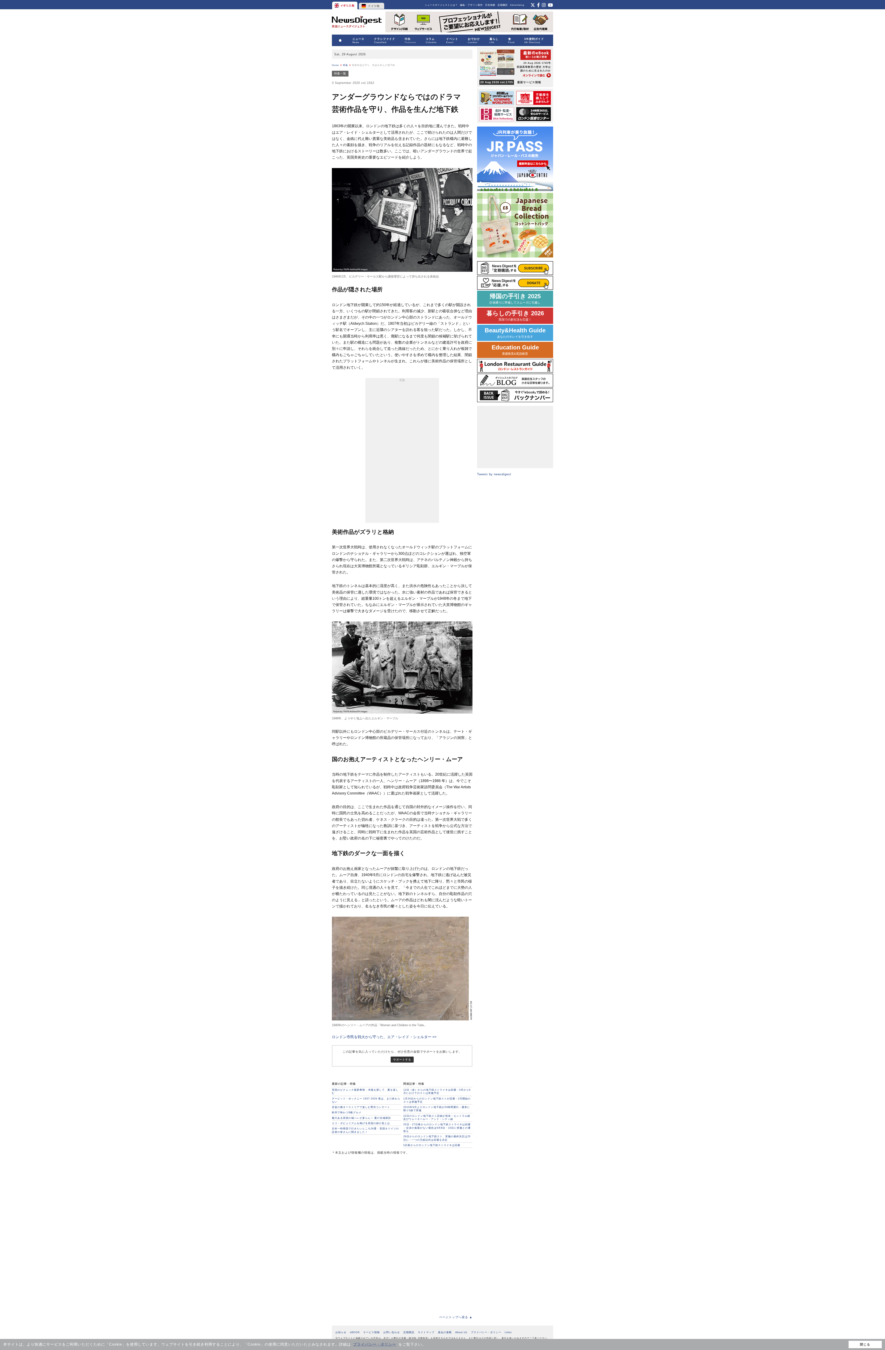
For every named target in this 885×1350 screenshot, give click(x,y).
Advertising (517, 5)
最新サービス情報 (510, 82)
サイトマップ (426, 1332)
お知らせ (340, 1332)
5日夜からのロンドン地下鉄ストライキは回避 (431, 1145)
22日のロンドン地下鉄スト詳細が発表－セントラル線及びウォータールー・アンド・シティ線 (436, 1117)
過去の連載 (445, 1332)
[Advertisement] (402, 451)
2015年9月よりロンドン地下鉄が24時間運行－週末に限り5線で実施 (436, 1109)
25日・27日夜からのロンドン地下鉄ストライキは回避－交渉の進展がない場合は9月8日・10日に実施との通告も (437, 1127)
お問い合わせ (391, 1332)
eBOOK (355, 1332)
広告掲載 (490, 5)
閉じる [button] (865, 1344)
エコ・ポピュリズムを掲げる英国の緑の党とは (361, 1123)
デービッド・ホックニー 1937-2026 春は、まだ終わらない (366, 1100)
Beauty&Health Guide (515, 332)
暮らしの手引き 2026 (515, 315)
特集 (345, 65)
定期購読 (503, 5)
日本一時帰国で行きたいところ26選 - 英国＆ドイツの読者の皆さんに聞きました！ (365, 1130)
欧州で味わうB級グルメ (346, 1112)
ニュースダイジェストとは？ (441, 5)
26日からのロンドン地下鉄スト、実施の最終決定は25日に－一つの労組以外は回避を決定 (437, 1138)
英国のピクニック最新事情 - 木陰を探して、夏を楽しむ (365, 1091)
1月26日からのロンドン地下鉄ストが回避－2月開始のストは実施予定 (437, 1100)
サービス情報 (371, 1332)
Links (508, 1332)
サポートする (402, 1059)
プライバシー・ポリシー (374, 1344)
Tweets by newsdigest (494, 474)
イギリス (345, 4)
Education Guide (515, 349)
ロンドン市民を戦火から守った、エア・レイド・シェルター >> (384, 1037)
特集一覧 (340, 73)
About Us (461, 1332)
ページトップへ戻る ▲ (455, 1317)
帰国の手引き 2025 (515, 298)
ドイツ (371, 4)
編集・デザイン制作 (471, 5)
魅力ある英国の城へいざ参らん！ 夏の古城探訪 (361, 1118)
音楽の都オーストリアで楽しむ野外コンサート (361, 1107)
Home (335, 65)
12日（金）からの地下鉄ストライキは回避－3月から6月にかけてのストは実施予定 (437, 1091)
